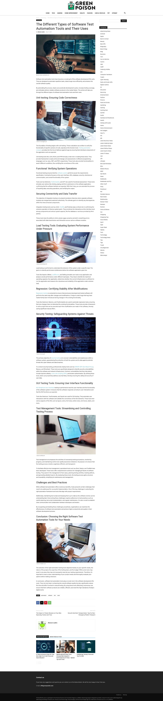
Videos (102, 253)
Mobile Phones (104, 168)
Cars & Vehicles (100, 13)
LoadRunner (55, 274)
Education (103, 90)
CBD (101, 64)
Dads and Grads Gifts (106, 82)
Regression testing (42, 293)
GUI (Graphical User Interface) (45, 387)
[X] (41, 602)
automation (43, 595)
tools (58, 595)
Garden (102, 112)
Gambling (103, 105)
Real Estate (103, 197)
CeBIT (102, 67)
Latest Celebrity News (106, 143)
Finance (102, 100)
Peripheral (103, 189)
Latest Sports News (105, 151)
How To (102, 133)
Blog (101, 51)
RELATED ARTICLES (42, 636)
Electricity (103, 92)
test (55, 595)
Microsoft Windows (105, 163)
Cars (101, 56)
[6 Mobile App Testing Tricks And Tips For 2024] (86, 646)
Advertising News (105, 31)
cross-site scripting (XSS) (59, 373)
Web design (103, 255)
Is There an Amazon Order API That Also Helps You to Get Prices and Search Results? (45, 656)
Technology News (105, 237)
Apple (102, 36)
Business (102, 54)
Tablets (102, 230)
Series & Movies (104, 209)
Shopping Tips (104, 217)
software (50, 595)
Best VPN (102, 44)
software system (62, 173)
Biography (103, 46)
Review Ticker (104, 202)
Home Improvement (71, 13)
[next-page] (40, 663)
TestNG (62, 207)
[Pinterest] (45, 602)
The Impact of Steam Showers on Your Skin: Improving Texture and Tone (48, 614)
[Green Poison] (81, 5)
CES (101, 72)
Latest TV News (104, 153)
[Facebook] (38, 602)
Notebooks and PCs (105, 181)
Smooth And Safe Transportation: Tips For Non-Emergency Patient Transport (81, 614)
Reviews (102, 204)
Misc (101, 166)
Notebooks (103, 179)
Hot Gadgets (103, 130)
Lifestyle (102, 161)
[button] (125, 13)
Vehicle (102, 250)
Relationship (103, 199)
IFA (101, 135)
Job (101, 138)
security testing (56, 358)
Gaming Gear (104, 110)
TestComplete (55, 182)
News (101, 176)
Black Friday (103, 49)
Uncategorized (104, 247)
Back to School (104, 39)
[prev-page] (37, 663)
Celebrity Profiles (105, 69)
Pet (108, 13)
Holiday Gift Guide (105, 123)
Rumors (102, 207)
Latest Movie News (105, 146)
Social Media (104, 219)
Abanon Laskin (41, 32)
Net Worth (103, 174)
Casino (102, 62)
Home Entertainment (106, 128)
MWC (101, 171)
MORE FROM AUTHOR (56, 636)
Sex (101, 212)
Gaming (59, 13)
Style (101, 225)
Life (101, 158)
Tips (101, 240)
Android (102, 34)
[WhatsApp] (49, 602)
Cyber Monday (104, 79)
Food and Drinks (105, 102)
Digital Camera (104, 84)
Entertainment (104, 95)
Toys (101, 242)
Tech (53, 13)
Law (101, 156)
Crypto (102, 77)
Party (101, 186)
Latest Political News (106, 148)
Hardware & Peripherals (107, 118)
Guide (102, 115)
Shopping (103, 214)
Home (47, 13)
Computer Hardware (106, 74)
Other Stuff (103, 184)
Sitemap (114, 13)
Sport (101, 222)
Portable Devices (105, 194)
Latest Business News (106, 140)
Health (82, 13)
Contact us (118, 694)
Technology (43, 17)
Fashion (89, 13)
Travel (102, 245)
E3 (101, 87)
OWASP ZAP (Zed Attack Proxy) (84, 367)
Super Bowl (103, 227)
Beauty (102, 41)
